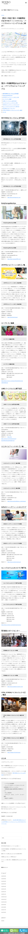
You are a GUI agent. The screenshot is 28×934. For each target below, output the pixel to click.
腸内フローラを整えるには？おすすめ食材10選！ (11, 853)
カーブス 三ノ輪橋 (7, 99)
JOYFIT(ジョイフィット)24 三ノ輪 (11, 97)
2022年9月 (3, 876)
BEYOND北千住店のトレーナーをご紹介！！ (11, 845)
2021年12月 (4, 896)
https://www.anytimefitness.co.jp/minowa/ (16, 501)
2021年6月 (3, 912)
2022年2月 (3, 891)
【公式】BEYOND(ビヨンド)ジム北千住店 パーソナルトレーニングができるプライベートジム (13, 821)
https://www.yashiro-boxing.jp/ (14, 562)
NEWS (2, 15)
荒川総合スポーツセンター (9, 108)
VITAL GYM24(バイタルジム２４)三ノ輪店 (12, 110)
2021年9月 (3, 904)
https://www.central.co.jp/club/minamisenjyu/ (11, 624)
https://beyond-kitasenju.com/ (14, 197)
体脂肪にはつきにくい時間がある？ (9, 856)
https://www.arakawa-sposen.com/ (15, 686)
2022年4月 (3, 886)
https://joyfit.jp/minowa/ (12, 317)
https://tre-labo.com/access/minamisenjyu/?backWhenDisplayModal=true (8, 438)
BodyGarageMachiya (7, 95)
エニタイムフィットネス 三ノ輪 (10, 102)
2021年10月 (4, 902)
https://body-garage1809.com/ (14, 259)
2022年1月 (3, 894)
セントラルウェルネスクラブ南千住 (11, 106)
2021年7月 (3, 909)
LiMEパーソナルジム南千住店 (9, 101)
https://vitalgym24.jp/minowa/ (13, 752)
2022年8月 (3, 878)
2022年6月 (3, 881)
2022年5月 (3, 883)
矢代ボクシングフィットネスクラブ (11, 104)
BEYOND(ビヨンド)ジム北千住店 (17, 28)
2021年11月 (3, 899)
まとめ (4, 112)
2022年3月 (3, 889)
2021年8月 (3, 907)
